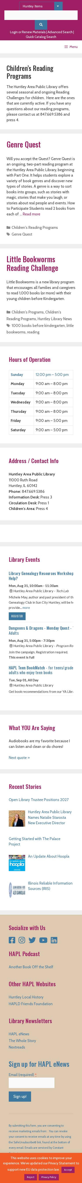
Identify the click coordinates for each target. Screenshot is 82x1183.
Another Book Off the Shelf (31, 967)
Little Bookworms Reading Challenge (32, 263)
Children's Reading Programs (35, 227)
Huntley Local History (26, 997)
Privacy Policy (48, 1177)
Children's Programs (28, 312)
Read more (31, 214)
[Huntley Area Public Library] (16, 46)
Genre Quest (24, 144)
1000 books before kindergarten (38, 325)
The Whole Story (22, 1041)
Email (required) (23, 1075)
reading (33, 332)
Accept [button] (68, 1169)
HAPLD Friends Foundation (31, 1004)
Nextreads (17, 1047)
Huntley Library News (55, 319)
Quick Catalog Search (41, 37)
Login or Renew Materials (28, 32)
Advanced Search (60, 32)
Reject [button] (30, 1177)
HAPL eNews (19, 1034)
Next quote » (19, 757)
